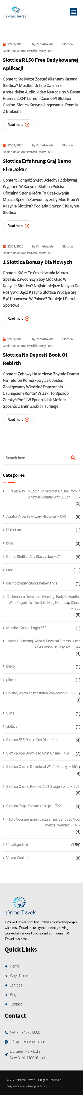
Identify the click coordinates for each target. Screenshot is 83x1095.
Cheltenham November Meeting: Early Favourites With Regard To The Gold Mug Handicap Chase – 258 (43, 602)
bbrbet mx (14, 530)
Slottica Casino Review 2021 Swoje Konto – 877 (43, 786)
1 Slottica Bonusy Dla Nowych (37, 262)
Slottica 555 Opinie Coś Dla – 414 (32, 740)
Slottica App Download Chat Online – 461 (38, 753)
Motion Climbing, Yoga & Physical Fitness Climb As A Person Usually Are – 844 (44, 644)
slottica (11, 726)
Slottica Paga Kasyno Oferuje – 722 (33, 806)
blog (9, 543)
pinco (10, 666)
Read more (15, 125)
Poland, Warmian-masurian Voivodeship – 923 (41, 693)
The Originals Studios (37, 1086)
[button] (73, 11)
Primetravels (44, 44)
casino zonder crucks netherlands (31, 583)
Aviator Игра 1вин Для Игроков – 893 (36, 516)
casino (11, 570)
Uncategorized (17, 844)
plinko (10, 679)
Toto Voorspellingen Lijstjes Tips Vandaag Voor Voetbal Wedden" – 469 (44, 822)
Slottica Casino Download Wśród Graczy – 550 (42, 766)
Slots (10, 713)
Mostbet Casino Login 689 (26, 628)
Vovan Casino (16, 858)
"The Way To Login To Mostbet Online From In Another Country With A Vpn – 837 (45, 494)
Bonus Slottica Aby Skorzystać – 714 (34, 556)
